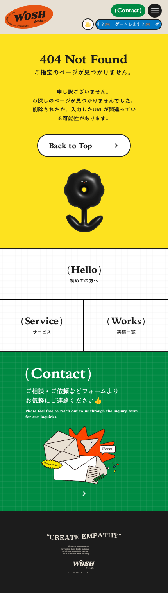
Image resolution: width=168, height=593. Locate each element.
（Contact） (128, 11)
